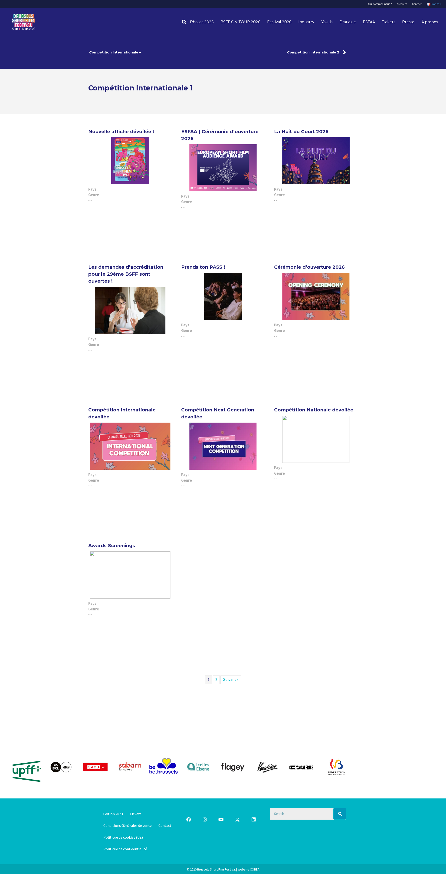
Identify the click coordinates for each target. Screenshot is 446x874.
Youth (327, 22)
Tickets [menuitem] (135, 813)
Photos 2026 (201, 22)
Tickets (388, 22)
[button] (189, 820)
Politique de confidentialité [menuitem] (125, 849)
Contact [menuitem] (164, 825)
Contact (417, 4)
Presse (408, 22)
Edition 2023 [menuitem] (113, 813)
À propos (429, 22)
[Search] (339, 814)
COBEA (254, 869)
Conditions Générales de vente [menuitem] (127, 825)
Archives (402, 4)
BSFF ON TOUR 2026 (240, 22)
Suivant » (230, 679)
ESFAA (369, 22)
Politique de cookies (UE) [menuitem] (123, 837)
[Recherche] (182, 22)
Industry (306, 22)
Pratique (348, 22)
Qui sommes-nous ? (380, 4)
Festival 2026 (279, 22)
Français (435, 4)
